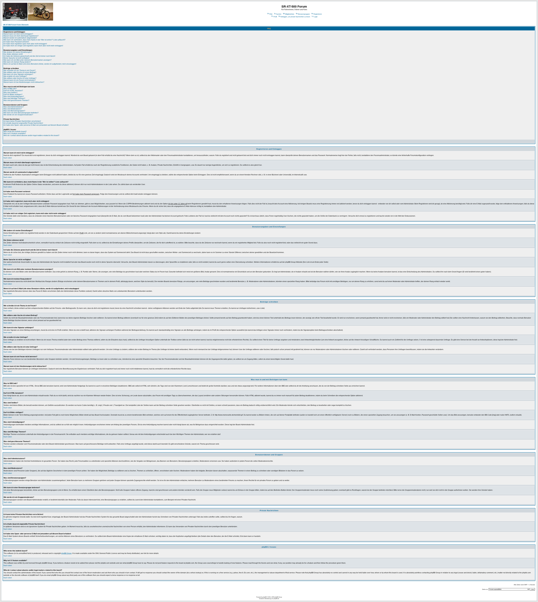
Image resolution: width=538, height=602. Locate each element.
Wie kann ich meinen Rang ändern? (17, 62)
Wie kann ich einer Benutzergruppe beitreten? (21, 113)
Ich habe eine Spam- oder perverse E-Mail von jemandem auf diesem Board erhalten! (36, 125)
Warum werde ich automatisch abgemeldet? (20, 38)
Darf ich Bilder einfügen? (13, 94)
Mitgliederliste (289, 14)
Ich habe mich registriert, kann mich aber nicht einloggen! (25, 44)
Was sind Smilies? (11, 93)
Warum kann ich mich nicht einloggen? (18, 34)
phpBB (265, 597)
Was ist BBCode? (10, 89)
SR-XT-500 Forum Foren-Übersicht (16, 25)
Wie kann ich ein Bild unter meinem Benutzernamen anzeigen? (28, 60)
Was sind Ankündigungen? (14, 96)
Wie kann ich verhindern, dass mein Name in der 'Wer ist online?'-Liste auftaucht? (34, 40)
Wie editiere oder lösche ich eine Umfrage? (20, 78)
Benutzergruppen (304, 14)
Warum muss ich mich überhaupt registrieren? (21, 36)
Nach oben (8, 158)
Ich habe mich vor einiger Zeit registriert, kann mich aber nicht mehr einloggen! (33, 46)
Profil (275, 17)
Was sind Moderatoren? (13, 109)
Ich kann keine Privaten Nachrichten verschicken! (22, 121)
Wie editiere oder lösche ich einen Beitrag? (20, 72)
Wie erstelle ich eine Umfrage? (15, 76)
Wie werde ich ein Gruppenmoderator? (18, 115)
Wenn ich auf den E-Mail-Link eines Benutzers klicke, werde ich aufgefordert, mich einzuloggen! (40, 64)
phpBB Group (66, 553)
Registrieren (318, 14)
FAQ (270, 14)
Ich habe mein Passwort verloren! (16, 42)
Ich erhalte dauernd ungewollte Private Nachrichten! (23, 123)
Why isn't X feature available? (15, 133)
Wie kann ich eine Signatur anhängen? (18, 74)
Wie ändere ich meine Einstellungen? (18, 52)
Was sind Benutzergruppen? (14, 111)
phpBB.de (276, 598)
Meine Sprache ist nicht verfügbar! (16, 58)
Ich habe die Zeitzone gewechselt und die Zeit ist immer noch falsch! (29, 56)
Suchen (278, 14)
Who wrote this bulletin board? (15, 132)
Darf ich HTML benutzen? (13, 91)
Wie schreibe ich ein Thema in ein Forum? (20, 70)
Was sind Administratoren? (14, 107)
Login (315, 17)
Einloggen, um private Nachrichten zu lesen (295, 17)
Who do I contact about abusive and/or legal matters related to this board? (31, 135)
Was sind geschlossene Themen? (16, 100)
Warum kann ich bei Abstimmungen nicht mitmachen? (24, 82)
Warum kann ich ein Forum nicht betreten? (20, 80)
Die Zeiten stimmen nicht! (13, 54)
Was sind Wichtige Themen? (14, 98)
